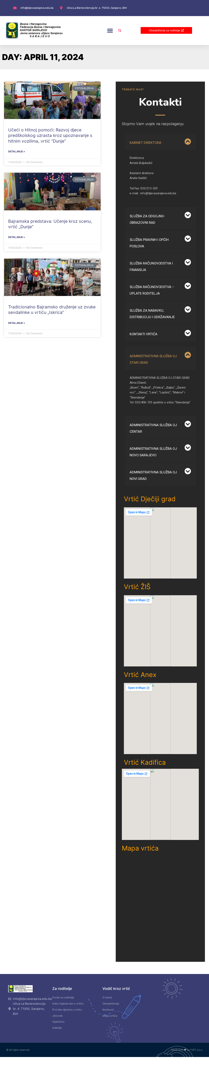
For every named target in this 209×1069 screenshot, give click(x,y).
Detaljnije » (16, 151)
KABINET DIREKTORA (145, 143)
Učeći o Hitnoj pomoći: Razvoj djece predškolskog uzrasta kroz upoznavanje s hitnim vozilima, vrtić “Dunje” (50, 135)
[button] (110, 30)
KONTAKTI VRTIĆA (143, 334)
